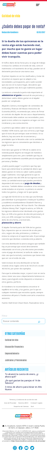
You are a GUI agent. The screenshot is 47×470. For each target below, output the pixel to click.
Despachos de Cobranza (21, 406)
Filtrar (4, 315)
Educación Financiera (14, 346)
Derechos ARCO (23, 403)
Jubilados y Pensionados (16, 360)
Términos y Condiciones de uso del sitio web (23, 399)
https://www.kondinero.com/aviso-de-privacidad (28, 441)
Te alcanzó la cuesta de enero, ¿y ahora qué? (21, 375)
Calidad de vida (11, 339)
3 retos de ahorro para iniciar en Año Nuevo (23, 388)
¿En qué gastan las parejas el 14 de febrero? (22, 381)
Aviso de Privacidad (10, 403)
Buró (32, 406)
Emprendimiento (12, 353)
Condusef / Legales (36, 403)
